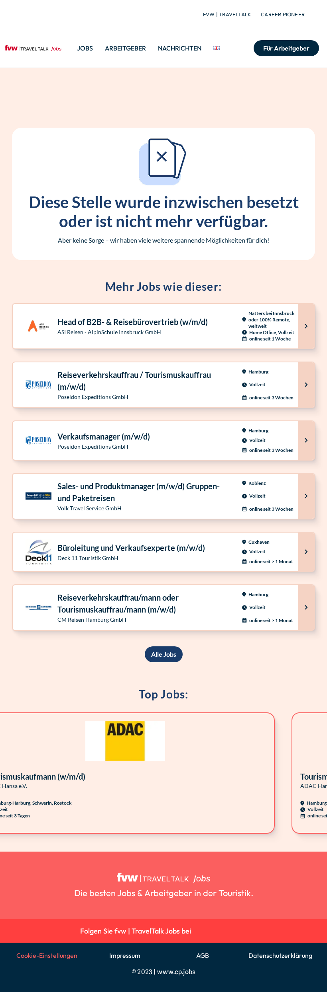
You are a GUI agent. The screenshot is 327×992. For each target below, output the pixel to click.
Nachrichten (179, 48)
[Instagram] (221, 931)
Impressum (124, 955)
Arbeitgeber (125, 48)
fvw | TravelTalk (227, 14)
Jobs (85, 48)
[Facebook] (239, 931)
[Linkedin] (203, 931)
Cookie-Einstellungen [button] (46, 955)
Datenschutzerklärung (280, 955)
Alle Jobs (163, 654)
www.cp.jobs (176, 972)
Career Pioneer (283, 14)
